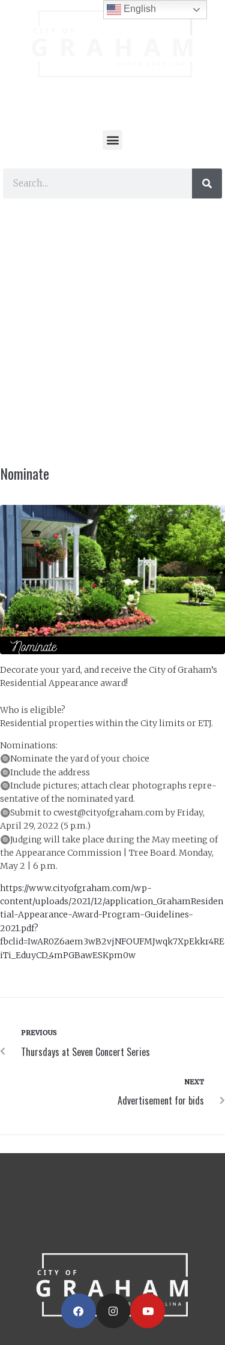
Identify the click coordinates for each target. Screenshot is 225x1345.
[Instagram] (113, 1310)
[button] (112, 140)
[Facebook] (78, 1310)
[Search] (207, 183)
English (138, 9)
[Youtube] (147, 1310)
